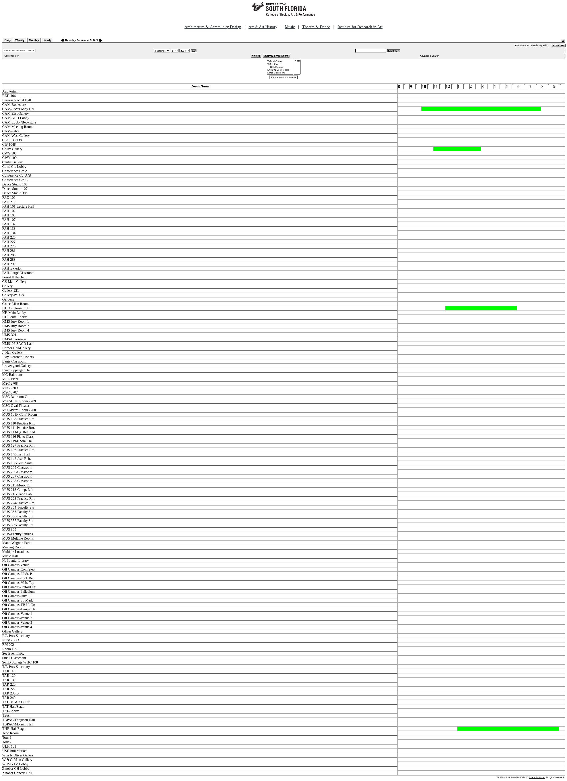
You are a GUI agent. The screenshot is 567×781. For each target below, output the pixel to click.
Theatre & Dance (316, 27)
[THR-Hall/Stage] (280, 67)
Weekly (20, 40)
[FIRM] (297, 61)
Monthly (34, 40)
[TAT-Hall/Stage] (280, 61)
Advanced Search (429, 55)
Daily (7, 40)
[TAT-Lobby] (280, 64)
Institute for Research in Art (360, 27)
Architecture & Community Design (212, 27)
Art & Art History (263, 27)
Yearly (47, 40)
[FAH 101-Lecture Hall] (280, 70)
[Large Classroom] (280, 72)
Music (290, 27)
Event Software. (537, 777)
